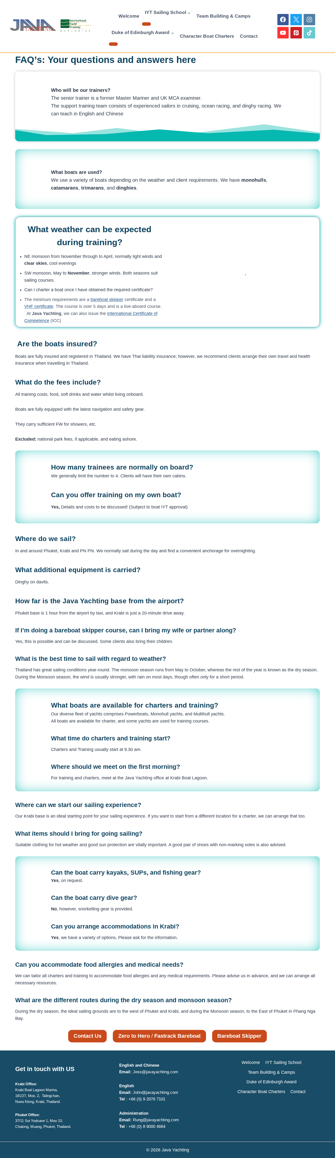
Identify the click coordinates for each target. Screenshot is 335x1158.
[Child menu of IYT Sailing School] (146, 24)
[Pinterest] (296, 32)
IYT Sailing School (283, 1062)
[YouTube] (283, 32)
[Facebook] (283, 19)
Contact (249, 36)
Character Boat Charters (207, 36)
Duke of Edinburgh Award (271, 1081)
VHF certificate (38, 306)
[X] (296, 19)
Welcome (128, 16)
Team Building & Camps (223, 16)
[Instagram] (309, 19)
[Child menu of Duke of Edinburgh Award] (113, 44)
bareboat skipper (106, 299)
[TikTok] (309, 32)
